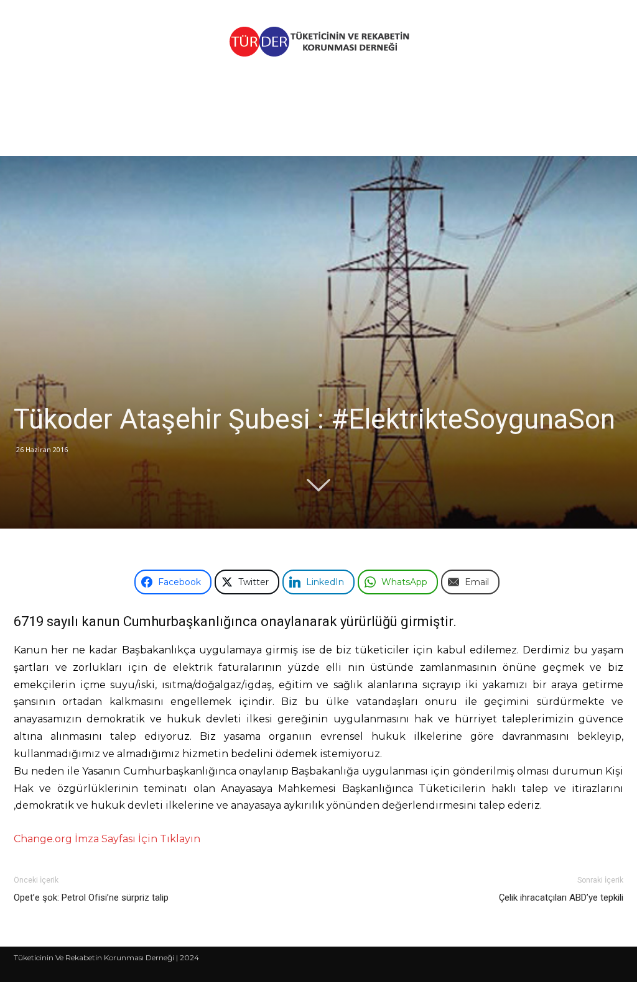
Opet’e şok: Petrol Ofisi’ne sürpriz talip (91, 897)
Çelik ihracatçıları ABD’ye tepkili (561, 897)
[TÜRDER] (318, 41)
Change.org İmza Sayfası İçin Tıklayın (107, 839)
